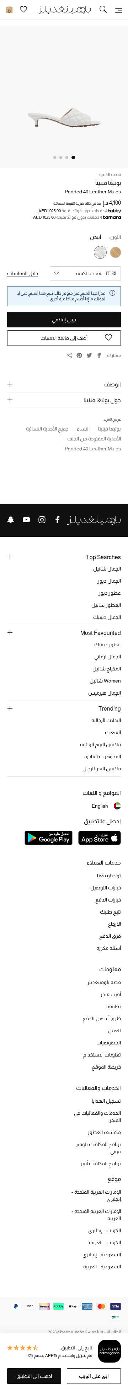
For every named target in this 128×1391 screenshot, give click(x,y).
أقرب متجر (110, 994)
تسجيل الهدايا (106, 1101)
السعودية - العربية (102, 1266)
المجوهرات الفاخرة (102, 756)
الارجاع (114, 924)
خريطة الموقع (106, 1067)
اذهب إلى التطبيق (34, 1376)
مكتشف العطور (104, 1132)
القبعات (113, 732)
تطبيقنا (113, 1006)
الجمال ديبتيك (107, 617)
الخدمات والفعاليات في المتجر (97, 1116)
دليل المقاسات (22, 273)
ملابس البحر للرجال (101, 768)
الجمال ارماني (107, 656)
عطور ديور (109, 593)
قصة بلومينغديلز (104, 982)
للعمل (114, 1030)
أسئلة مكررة (108, 948)
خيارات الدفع (108, 900)
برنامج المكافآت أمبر (100, 1163)
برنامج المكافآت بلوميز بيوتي (98, 1147)
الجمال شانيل (107, 569)
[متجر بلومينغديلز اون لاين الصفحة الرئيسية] (64, 9)
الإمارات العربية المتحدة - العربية (96, 1214)
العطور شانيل (106, 605)
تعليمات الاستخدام (102, 1055)
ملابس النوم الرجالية (100, 744)
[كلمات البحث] (103, 10)
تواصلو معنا (109, 875)
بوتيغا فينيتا (108, 183)
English (100, 806)
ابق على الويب (94, 1376)
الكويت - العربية (105, 1242)
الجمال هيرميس (104, 693)
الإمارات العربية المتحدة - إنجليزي (96, 1195)
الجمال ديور (109, 581)
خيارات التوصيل (105, 887)
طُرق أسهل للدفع (101, 1018)
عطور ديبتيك (107, 644)
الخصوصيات (108, 1042)
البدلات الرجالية (106, 720)
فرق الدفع (110, 936)
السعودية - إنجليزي (101, 1254)
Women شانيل (105, 681)
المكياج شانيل (106, 669)
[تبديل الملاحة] (118, 10)
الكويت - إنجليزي (104, 1230)
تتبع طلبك (110, 912)
